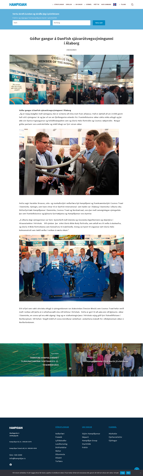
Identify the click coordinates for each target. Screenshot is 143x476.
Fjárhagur (113, 440)
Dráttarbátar (61, 447)
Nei (128, 473)
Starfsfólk (86, 444)
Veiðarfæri (59, 433)
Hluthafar (113, 433)
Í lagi (122, 473)
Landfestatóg (61, 444)
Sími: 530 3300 (15, 455)
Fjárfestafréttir (115, 437)
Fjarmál (113, 427)
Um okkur (87, 427)
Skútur (58, 451)
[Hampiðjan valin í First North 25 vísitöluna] (107, 360)
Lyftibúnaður (60, 440)
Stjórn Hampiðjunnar (91, 433)
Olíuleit (58, 458)
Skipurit (85, 437)
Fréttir (85, 447)
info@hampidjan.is (17, 458)
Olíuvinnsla (60, 454)
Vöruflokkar (62, 427)
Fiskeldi (58, 437)
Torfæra (58, 461)
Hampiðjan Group (89, 440)
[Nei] (140, 473)
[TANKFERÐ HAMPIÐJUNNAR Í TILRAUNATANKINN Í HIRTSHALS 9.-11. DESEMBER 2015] (36, 360)
